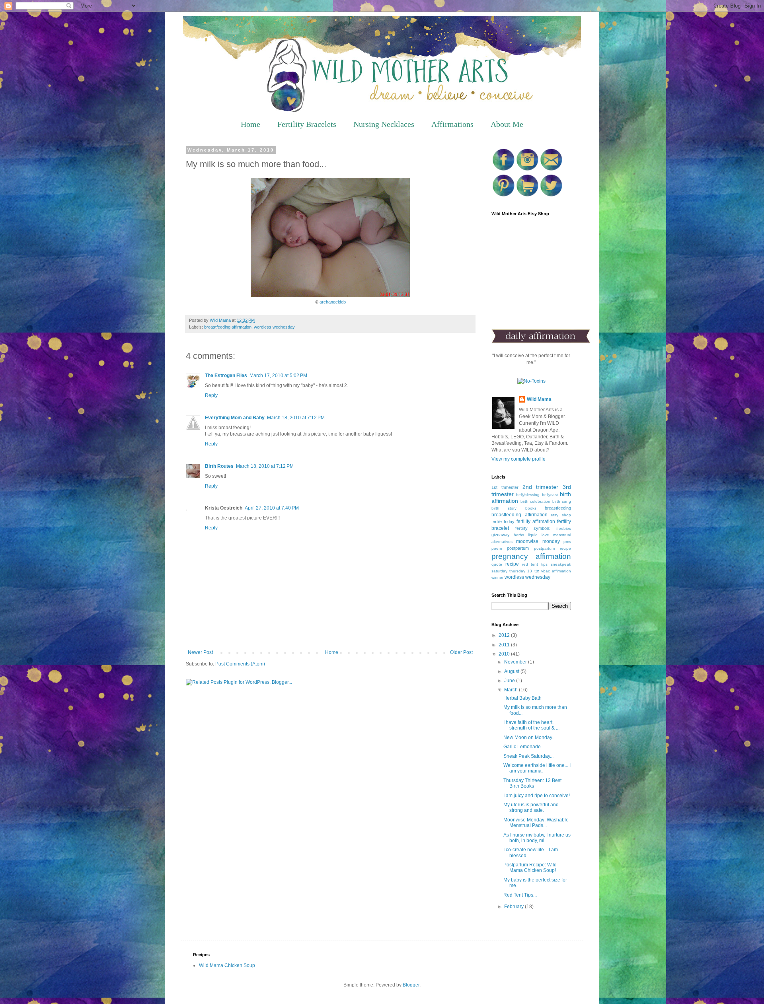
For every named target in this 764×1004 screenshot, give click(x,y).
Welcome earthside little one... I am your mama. (537, 768)
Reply (211, 395)
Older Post (461, 652)
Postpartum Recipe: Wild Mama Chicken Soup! (530, 867)
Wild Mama (539, 399)
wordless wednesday (274, 327)
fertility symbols (532, 528)
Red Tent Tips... (520, 895)
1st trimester (504, 487)
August (512, 671)
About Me (507, 124)
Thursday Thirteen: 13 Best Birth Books (532, 783)
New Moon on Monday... (529, 737)
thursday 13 (520, 571)
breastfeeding (558, 508)
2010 (505, 654)
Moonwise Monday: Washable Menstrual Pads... (536, 822)
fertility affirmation (535, 521)
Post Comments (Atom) (240, 664)
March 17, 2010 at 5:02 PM (278, 375)
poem (496, 548)
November (516, 662)
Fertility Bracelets (306, 124)
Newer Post (200, 652)
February (514, 906)
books (530, 508)
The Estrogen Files (226, 375)
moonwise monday (537, 541)
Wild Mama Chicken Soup (227, 965)
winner (497, 577)
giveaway (500, 534)
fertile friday (503, 521)
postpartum (518, 548)
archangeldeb (333, 302)
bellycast (550, 494)
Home (250, 124)
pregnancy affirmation (531, 556)
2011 (505, 645)
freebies (563, 528)
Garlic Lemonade (522, 746)
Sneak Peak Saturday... (528, 756)
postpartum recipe (552, 548)
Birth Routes (219, 466)
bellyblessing (528, 494)
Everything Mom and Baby (235, 417)
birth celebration (535, 501)
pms (567, 541)
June (510, 680)
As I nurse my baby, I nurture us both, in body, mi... (537, 837)
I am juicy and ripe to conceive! (536, 795)
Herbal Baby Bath (522, 698)
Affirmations (452, 124)
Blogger (411, 985)
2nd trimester (540, 487)
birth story (503, 508)
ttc (536, 570)
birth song (561, 501)
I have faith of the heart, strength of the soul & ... (531, 725)
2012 (505, 635)
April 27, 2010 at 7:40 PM (272, 508)
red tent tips (535, 564)
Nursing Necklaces (383, 124)
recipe (512, 564)
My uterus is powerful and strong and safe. (531, 807)
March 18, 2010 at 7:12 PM (296, 417)
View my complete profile (518, 459)
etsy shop (561, 515)
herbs (519, 535)
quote (496, 564)
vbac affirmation (556, 571)
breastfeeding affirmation (227, 327)
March (511, 690)
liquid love (538, 535)
